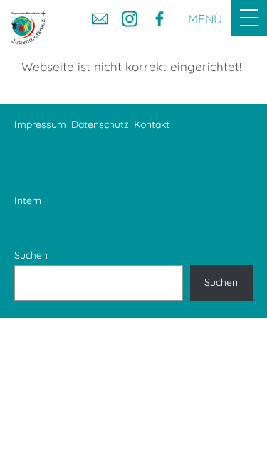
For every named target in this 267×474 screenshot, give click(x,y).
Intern (27, 200)
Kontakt (151, 124)
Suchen (31, 255)
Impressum (40, 124)
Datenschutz (100, 124)
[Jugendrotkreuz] (28, 28)
